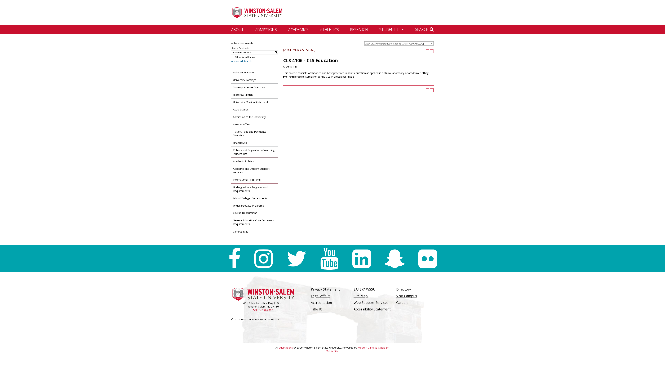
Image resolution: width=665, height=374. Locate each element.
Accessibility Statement (372, 309)
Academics (298, 29)
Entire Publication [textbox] (241, 48)
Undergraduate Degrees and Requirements (250, 189)
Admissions (266, 29)
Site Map (361, 295)
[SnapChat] (395, 259)
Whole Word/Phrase (245, 57)
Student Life (391, 29)
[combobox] (399, 43)
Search (422, 29)
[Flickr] (427, 259)
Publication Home (243, 72)
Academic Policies (243, 161)
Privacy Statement (325, 289)
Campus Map (240, 231)
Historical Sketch (243, 94)
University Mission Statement (250, 102)
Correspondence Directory (249, 87)
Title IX (316, 309)
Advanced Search (241, 61)
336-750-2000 (263, 310)
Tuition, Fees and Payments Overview (249, 133)
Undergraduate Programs (248, 205)
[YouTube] (329, 259)
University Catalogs (244, 80)
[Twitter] (296, 259)
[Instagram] (263, 259)
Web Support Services (371, 302)
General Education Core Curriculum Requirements (253, 222)
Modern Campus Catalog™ (373, 347)
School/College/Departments (250, 198)
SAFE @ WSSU (364, 289)
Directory (403, 289)
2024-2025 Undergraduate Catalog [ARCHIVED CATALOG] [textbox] (394, 43)
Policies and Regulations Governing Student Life (254, 151)
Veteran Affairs (242, 124)
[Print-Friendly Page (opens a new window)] (427, 51)
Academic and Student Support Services (251, 170)
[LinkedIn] (361, 259)
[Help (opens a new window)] (431, 51)
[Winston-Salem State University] (257, 12)
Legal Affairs (320, 295)
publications (286, 347)
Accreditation (241, 109)
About (237, 29)
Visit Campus (406, 295)
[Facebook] (234, 259)
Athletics (329, 29)
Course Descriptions (245, 213)
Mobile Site (332, 351)
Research (359, 29)
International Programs (247, 179)
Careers (402, 302)
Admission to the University (249, 117)
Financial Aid (240, 142)
